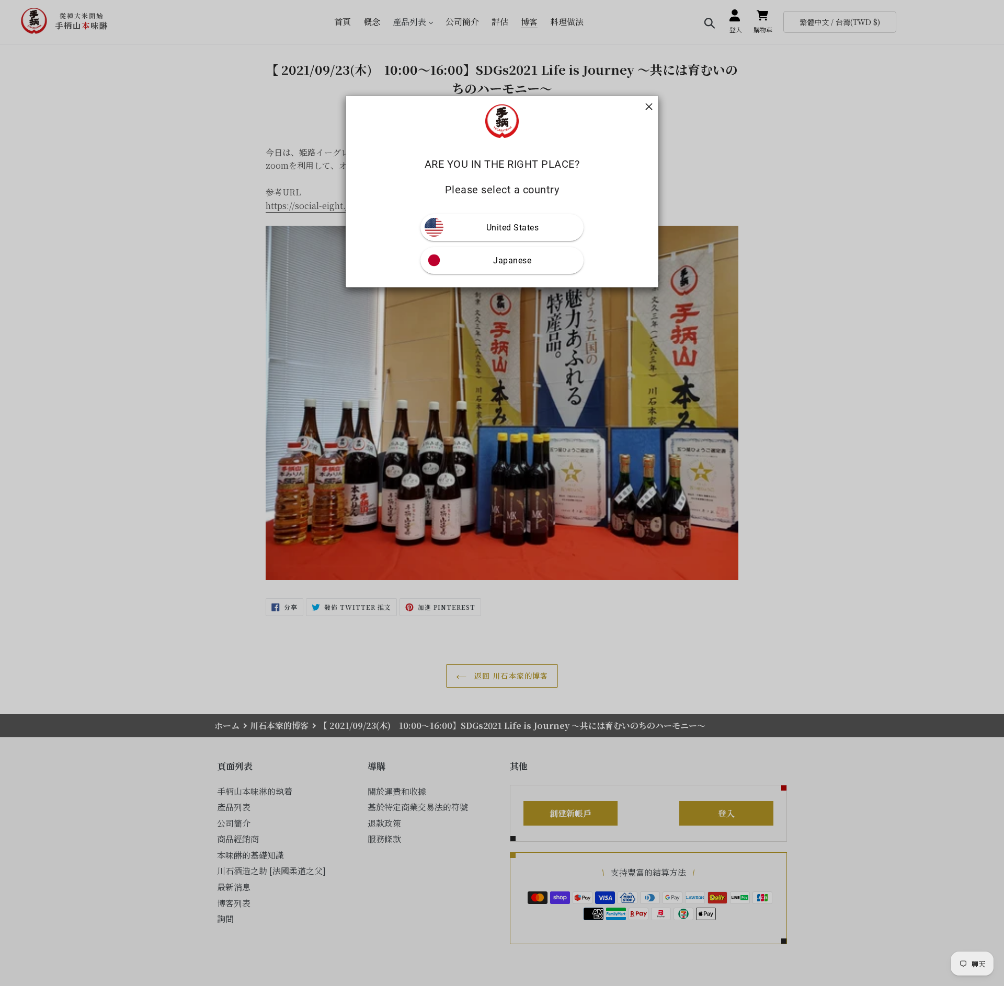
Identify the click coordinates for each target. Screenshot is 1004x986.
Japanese (512, 260)
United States (512, 228)
